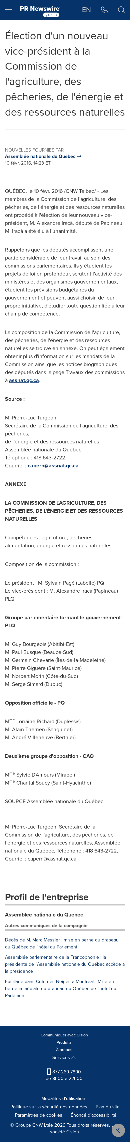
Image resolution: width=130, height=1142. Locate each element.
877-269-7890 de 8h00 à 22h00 (64, 1075)
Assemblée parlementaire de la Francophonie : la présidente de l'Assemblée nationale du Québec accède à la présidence (65, 964)
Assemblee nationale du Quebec (44, 914)
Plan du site (108, 1106)
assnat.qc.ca (24, 380)
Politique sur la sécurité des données (48, 1106)
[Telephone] (104, 10)
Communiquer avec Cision (64, 1035)
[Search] (121, 10)
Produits (64, 1042)
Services (61, 1057)
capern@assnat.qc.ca (53, 465)
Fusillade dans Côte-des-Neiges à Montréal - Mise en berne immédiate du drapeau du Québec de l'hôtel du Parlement (60, 988)
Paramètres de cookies (38, 1115)
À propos (64, 1050)
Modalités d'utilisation (63, 1098)
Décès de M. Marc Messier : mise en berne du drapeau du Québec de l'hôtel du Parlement (62, 943)
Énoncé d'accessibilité (93, 1115)
